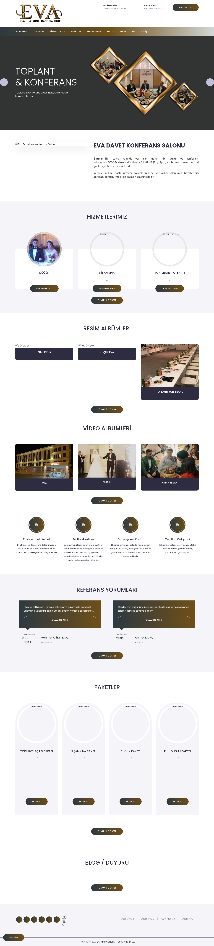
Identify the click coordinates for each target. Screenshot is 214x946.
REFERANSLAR (94, 31)
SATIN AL (36, 801)
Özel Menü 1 (127, 919)
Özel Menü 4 (189, 919)
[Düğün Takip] (64, 919)
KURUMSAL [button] (38, 31)
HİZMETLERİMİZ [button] (57, 31)
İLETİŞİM (145, 31)
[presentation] (4, 82)
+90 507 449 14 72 (153, 8)
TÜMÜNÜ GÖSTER (107, 300)
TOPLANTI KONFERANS (169, 392)
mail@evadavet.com (115, 8)
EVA (44, 483)
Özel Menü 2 (147, 919)
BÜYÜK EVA (44, 352)
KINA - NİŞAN (169, 482)
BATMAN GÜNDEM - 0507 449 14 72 (116, 941)
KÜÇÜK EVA (107, 352)
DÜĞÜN (107, 482)
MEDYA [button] (110, 31)
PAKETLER (76, 31)
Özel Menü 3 (168, 919)
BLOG (123, 31)
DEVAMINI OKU (44, 288)
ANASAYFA (21, 31)
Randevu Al (185, 7)
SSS (133, 31)
